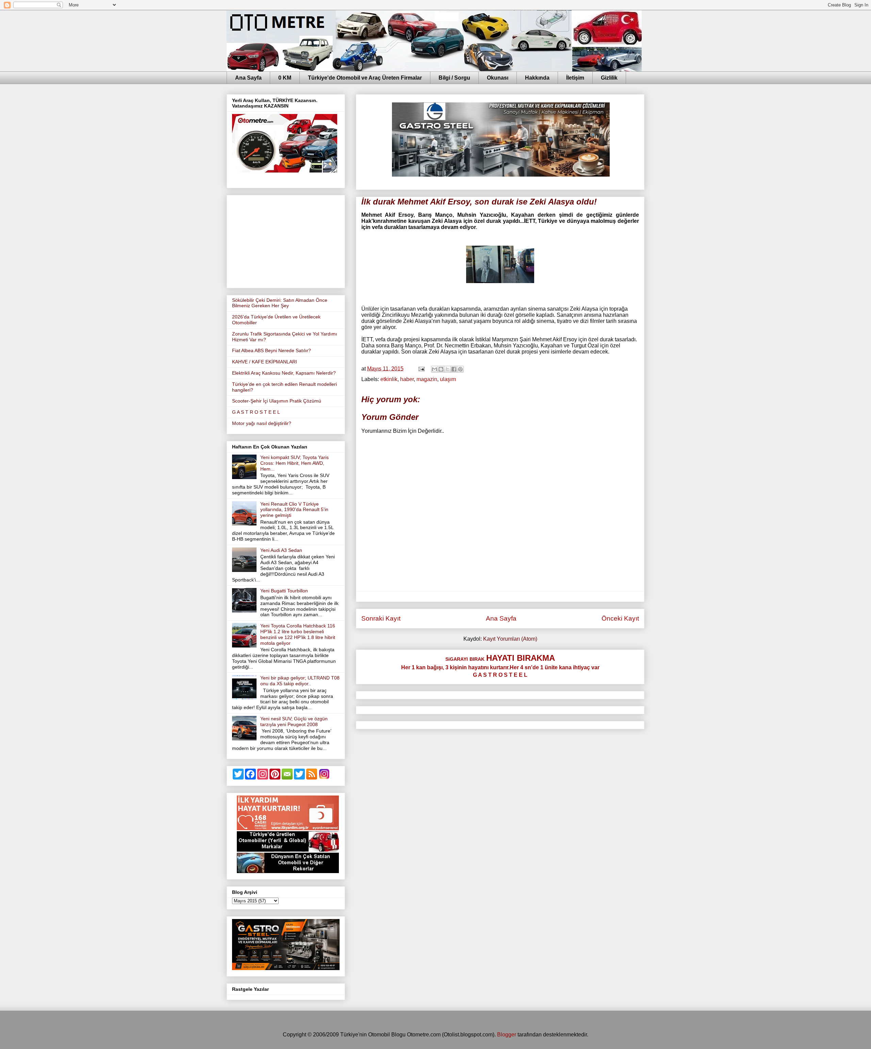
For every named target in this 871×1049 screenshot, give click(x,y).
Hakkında (537, 78)
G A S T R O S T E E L (256, 412)
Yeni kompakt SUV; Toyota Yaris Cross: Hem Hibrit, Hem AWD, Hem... (294, 463)
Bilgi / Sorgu (454, 78)
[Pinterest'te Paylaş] (460, 369)
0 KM (284, 78)
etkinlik (388, 379)
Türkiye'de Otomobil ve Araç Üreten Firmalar (365, 78)
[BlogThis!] (441, 369)
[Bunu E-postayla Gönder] (434, 369)
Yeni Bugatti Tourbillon (284, 590)
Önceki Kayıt (620, 618)
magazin (426, 379)
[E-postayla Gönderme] (421, 369)
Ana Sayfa (248, 78)
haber (407, 379)
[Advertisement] (286, 240)
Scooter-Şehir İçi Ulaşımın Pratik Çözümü (276, 401)
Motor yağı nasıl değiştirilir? (261, 423)
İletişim (575, 78)
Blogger (506, 1034)
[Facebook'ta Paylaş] (453, 369)
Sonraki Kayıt (380, 618)
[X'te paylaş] (447, 369)
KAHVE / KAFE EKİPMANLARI (264, 361)
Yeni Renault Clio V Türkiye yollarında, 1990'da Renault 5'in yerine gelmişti (294, 509)
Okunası (497, 78)
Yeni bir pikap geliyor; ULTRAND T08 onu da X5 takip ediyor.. (300, 680)
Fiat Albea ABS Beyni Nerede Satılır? (271, 350)
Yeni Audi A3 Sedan (281, 550)
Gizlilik (609, 78)
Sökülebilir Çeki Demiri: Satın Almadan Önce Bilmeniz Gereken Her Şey (279, 303)
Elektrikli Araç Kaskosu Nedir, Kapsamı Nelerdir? (284, 373)
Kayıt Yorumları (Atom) (510, 639)
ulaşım (448, 379)
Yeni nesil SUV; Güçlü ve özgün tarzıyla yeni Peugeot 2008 (294, 721)
